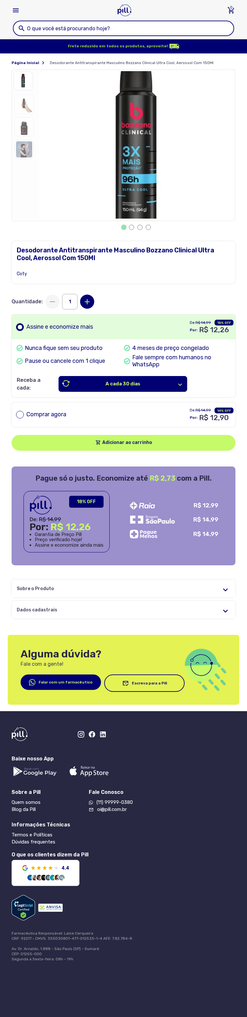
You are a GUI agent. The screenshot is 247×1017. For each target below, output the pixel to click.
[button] (25, 82)
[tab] (124, 227)
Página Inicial (25, 63)
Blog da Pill (24, 809)
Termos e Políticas (32, 835)
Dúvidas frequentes (33, 842)
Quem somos (26, 802)
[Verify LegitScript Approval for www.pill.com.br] (23, 907)
